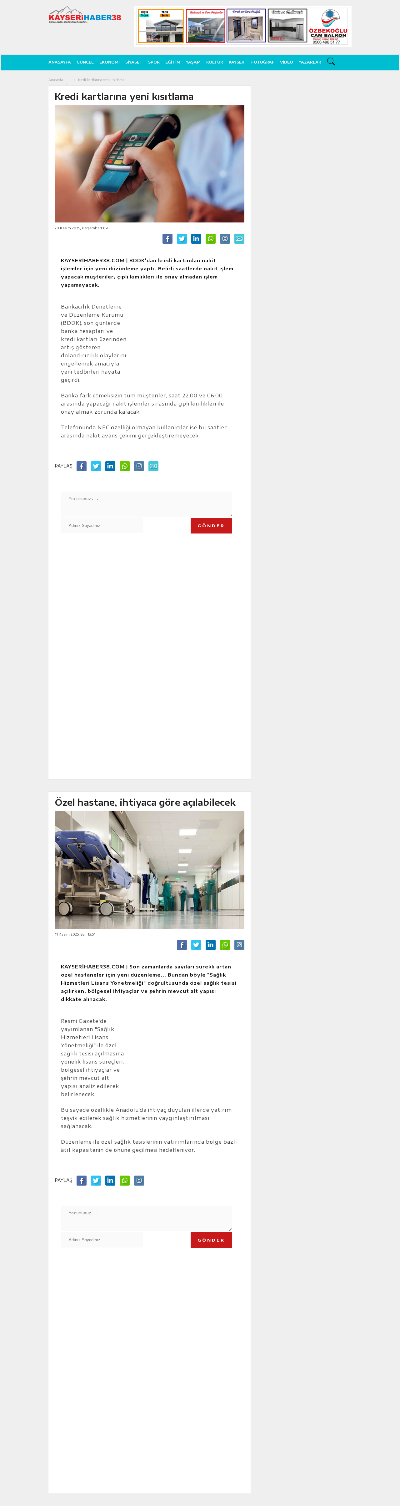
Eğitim (172, 62)
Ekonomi (109, 62)
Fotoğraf (262, 62)
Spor (154, 62)
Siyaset (133, 62)
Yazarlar (310, 62)
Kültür (214, 62)
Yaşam (193, 62)
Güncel (85, 62)
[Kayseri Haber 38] (84, 14)
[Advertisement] (26, 170)
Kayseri (237, 62)
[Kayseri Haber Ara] (332, 62)
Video (286, 62)
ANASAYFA (59, 62)
